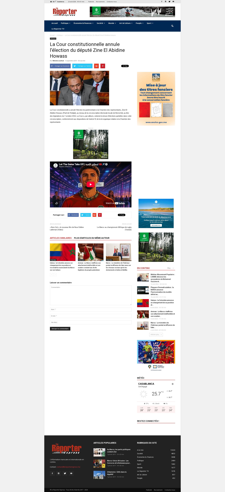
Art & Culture (125, 23)
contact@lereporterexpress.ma (68, 467)
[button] (172, 26)
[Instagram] (165, 1)
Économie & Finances (83, 23)
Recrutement (100, 1)
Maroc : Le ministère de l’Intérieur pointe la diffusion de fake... (163, 325)
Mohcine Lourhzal (58, 60)
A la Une (53, 260)
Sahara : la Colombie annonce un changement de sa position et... (162, 302)
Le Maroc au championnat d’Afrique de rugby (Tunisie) (114, 228)
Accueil (55, 23)
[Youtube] (173, 1)
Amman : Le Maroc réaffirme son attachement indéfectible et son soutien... (163, 314)
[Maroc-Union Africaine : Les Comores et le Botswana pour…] (99, 464)
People (139, 23)
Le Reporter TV (58, 29)
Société (100, 23)
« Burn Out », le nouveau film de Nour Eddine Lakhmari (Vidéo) (67, 228)
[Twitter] (169, 1)
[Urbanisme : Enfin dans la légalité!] (99, 475)
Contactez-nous (112, 1)
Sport (149, 23)
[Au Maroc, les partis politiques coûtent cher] (99, 452)
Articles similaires (61, 238)
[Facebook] (161, 1)
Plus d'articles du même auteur (91, 238)
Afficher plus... (155, 335)
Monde (111, 23)
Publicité (91, 1)
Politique (64, 23)
